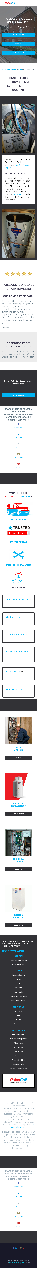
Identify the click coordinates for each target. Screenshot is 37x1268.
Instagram (18, 457)
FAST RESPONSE (18, 519)
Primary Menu (33, 3)
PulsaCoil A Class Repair (17, 166)
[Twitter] (18, 1248)
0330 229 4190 (13, 951)
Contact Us (18, 1007)
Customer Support (18, 975)
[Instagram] (21, 1248)
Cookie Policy (18, 1051)
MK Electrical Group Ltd (22, 1126)
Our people (18, 1020)
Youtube (18, 467)
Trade (18, 983)
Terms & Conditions (18, 1060)
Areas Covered (12, 69)
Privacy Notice (18, 1043)
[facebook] (18, 424)
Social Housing (18, 992)
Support (18, 44)
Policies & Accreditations (18, 1069)
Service (18, 971)
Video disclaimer (18, 1064)
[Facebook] (13, 1248)
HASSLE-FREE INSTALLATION (18, 565)
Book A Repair (18, 35)
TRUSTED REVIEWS (18, 542)
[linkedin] (18, 434)
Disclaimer (18, 1056)
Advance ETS (19, 194)
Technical (18, 869)
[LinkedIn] (16, 1248)
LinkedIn (18, 437)
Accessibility (18, 1047)
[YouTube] (23, 1248)
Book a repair (18, 395)
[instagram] (18, 454)
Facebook (18, 427)
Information (18, 1030)
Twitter (18, 447)
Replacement (18, 53)
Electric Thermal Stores (18, 960)
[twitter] (18, 444)
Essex (20, 69)
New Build (18, 988)
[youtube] (18, 464)
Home (4, 69)
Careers (18, 1015)
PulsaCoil (18, 925)
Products (18, 956)
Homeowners (18, 979)
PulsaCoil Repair (18, 380)
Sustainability (18, 1024)
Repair (18, 758)
